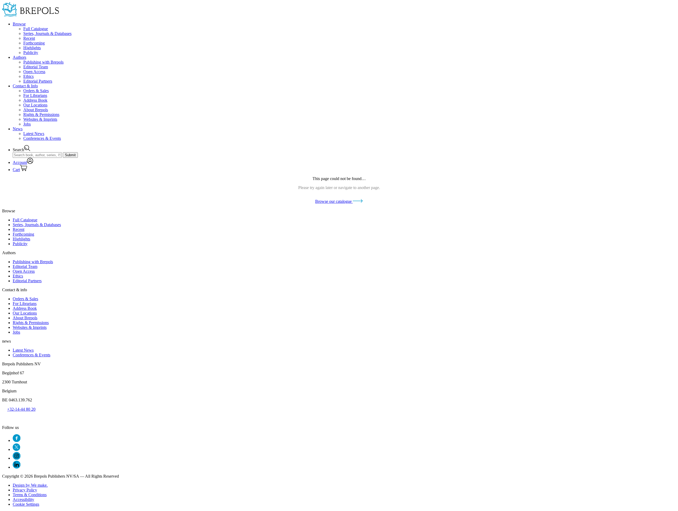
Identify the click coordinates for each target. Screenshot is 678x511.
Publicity (30, 52)
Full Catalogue (35, 28)
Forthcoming (34, 43)
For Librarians (35, 95)
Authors (19, 57)
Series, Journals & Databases (47, 33)
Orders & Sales (36, 90)
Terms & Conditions (30, 494)
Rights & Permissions (41, 114)
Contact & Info (25, 86)
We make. (30, 485)
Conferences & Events (42, 138)
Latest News (33, 133)
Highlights (32, 48)
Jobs (27, 124)
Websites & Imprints (40, 119)
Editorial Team (35, 67)
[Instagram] (16, 458)
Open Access (34, 71)
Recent (29, 38)
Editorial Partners (37, 81)
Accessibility (23, 499)
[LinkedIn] (16, 467)
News (18, 129)
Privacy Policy (25, 490)
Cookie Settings (26, 504)
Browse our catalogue (334, 201)
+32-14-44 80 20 (21, 409)
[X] (16, 449)
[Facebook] (16, 440)
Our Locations (35, 105)
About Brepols (35, 109)
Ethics (28, 76)
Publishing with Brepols (43, 62)
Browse (19, 24)
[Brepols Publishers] (30, 15)
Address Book (35, 100)
